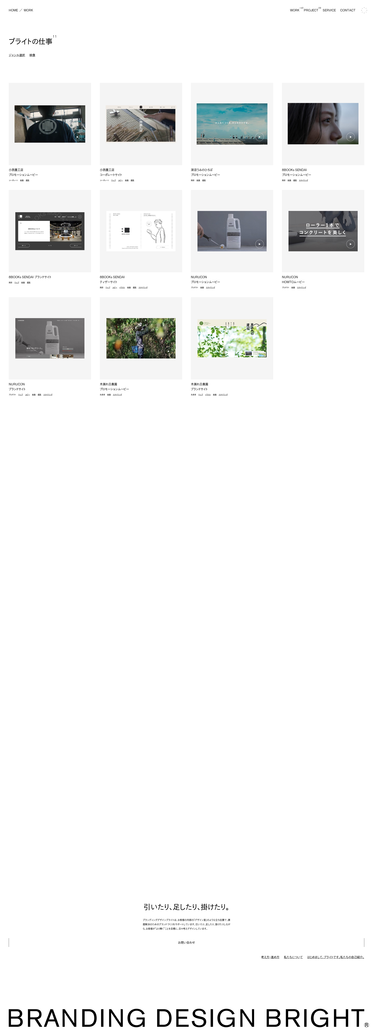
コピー (120, 180)
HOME (13, 10)
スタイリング (303, 180)
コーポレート (13, 180)
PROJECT (311, 10)
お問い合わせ (186, 942)
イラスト (122, 287)
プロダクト (194, 287)
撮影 (27, 180)
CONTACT (348, 10)
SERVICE (329, 10)
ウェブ (113, 180)
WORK (28, 10)
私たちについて (293, 957)
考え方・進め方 (270, 957)
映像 (22, 180)
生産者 (102, 395)
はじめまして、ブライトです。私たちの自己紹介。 (335, 957)
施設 (192, 180)
